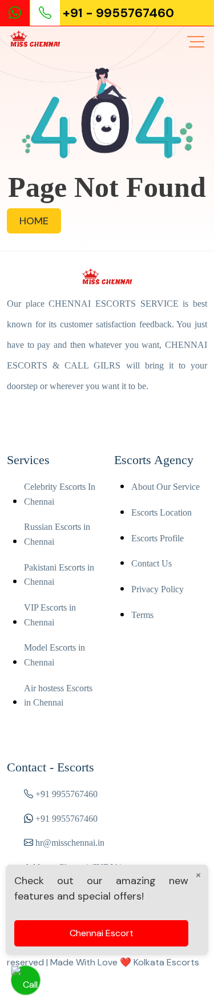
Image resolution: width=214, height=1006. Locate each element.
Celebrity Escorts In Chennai (59, 494)
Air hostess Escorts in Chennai (58, 695)
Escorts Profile (157, 538)
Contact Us (151, 563)
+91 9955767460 (66, 794)
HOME (34, 221)
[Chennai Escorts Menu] (195, 41)
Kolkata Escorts (166, 962)
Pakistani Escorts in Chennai (59, 575)
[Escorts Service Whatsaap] (20, 13)
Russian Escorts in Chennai (57, 534)
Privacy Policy (157, 589)
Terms (142, 615)
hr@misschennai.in (68, 842)
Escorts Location (161, 512)
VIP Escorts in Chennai (50, 615)
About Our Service (165, 487)
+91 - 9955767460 (118, 13)
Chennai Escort (102, 933)
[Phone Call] (46, 13)
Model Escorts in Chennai (54, 655)
